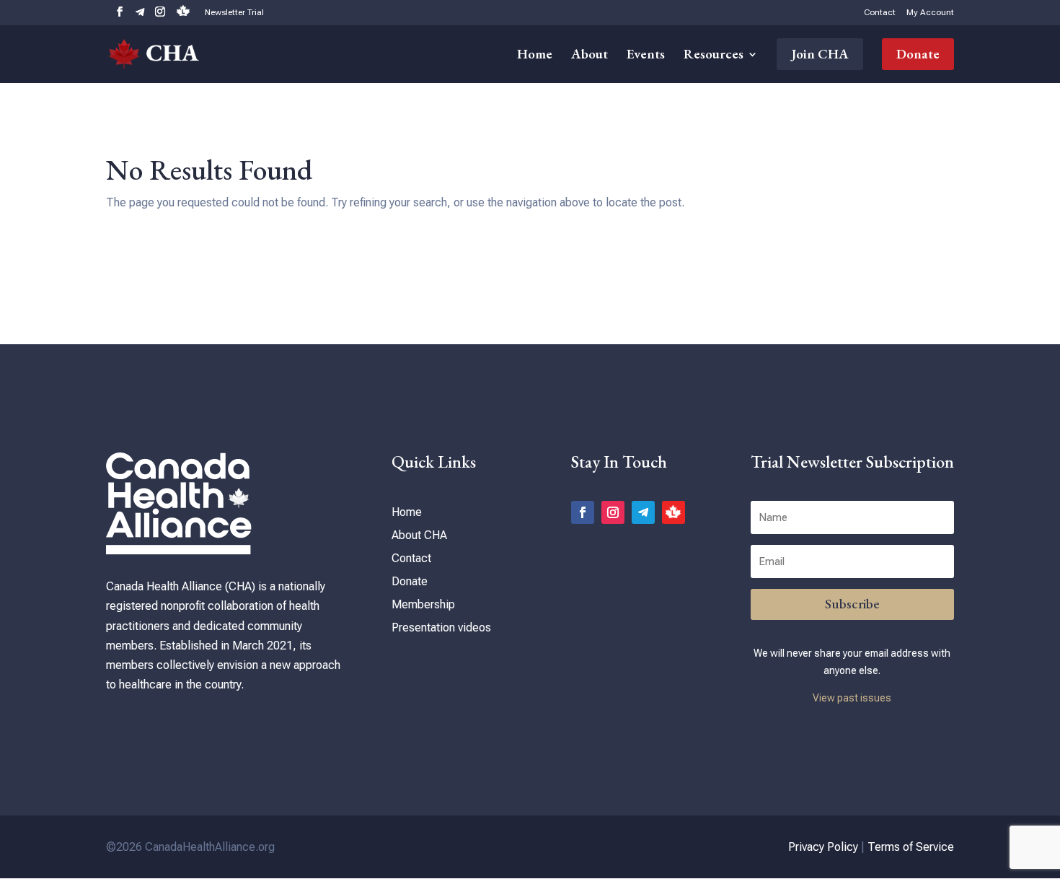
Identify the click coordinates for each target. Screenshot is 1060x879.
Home (534, 56)
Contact (880, 12)
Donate (918, 54)
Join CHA (820, 54)
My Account (930, 12)
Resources (713, 56)
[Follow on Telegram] (643, 512)
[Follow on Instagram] (612, 512)
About (589, 56)
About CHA (419, 535)
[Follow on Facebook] (582, 512)
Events (646, 56)
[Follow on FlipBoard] (673, 512)
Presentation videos (441, 627)
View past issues (852, 698)
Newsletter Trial (234, 12)
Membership (423, 604)
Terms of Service (910, 847)
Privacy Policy (823, 847)
